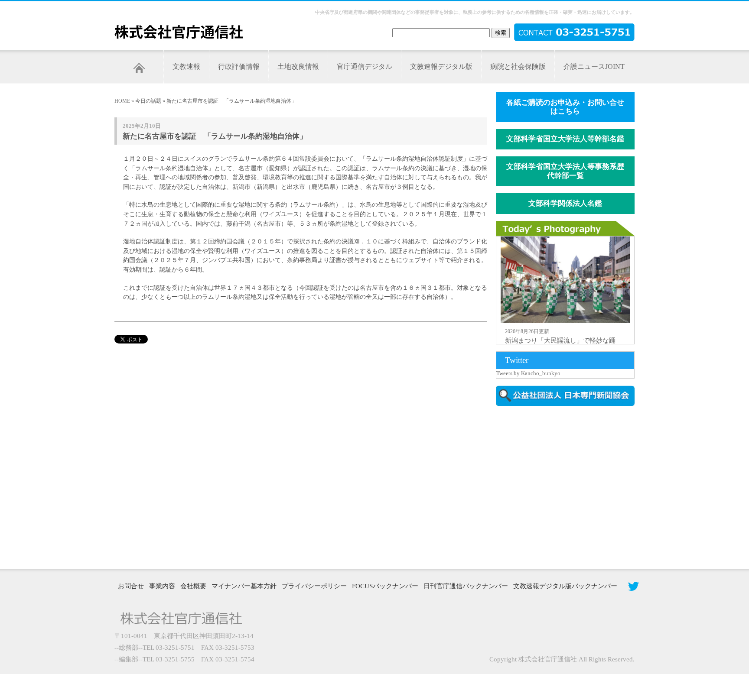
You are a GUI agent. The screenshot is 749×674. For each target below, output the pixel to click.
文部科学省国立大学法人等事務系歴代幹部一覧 (565, 171)
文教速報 (186, 66)
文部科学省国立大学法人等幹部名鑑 (565, 139)
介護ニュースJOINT (594, 66)
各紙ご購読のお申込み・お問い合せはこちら (565, 107)
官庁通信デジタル (364, 66)
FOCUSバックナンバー (385, 586)
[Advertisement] (569, 486)
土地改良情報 (298, 66)
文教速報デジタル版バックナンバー (565, 586)
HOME (122, 101)
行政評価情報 (239, 66)
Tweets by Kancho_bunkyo (528, 373)
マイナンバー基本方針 (244, 586)
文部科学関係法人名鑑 (565, 203)
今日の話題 (148, 101)
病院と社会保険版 (518, 66)
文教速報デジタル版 (441, 66)
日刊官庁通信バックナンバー (465, 586)
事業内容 (162, 586)
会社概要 (193, 586)
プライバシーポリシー (314, 586)
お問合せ (131, 586)
